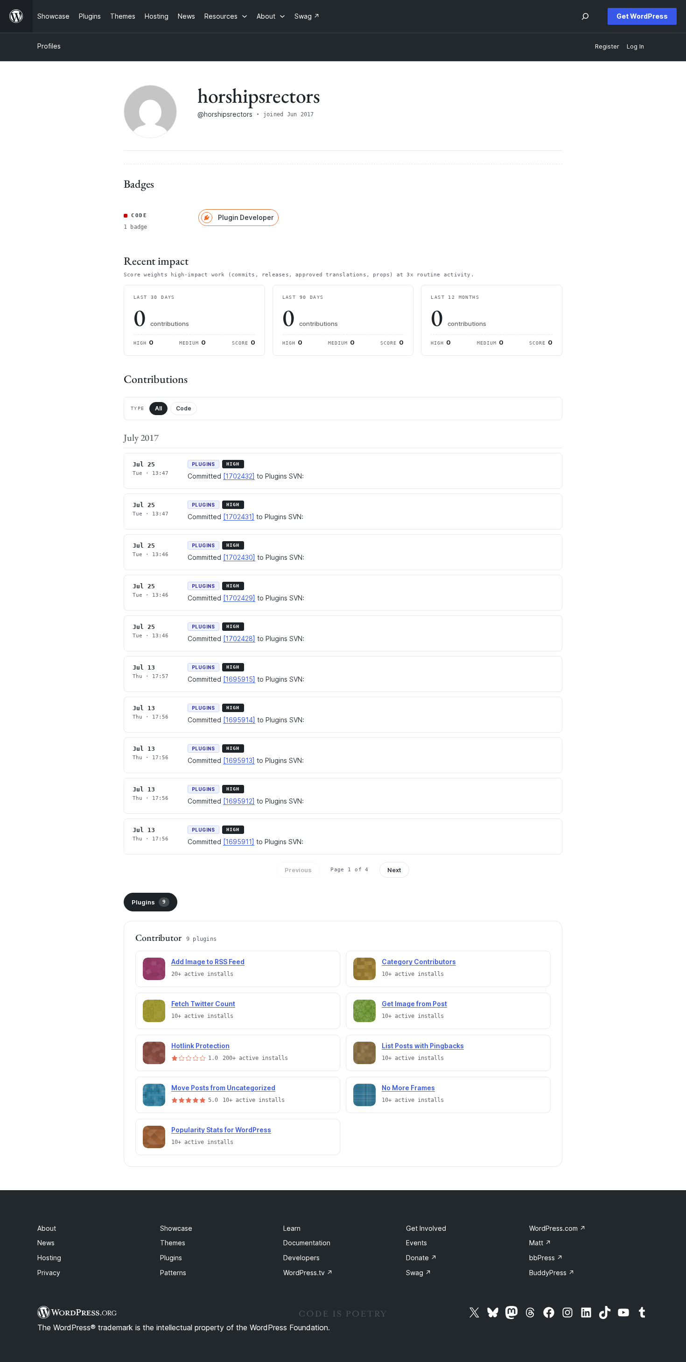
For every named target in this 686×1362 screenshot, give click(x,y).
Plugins (149, 902)
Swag (418, 1273)
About (46, 1228)
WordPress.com (557, 1228)
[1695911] (238, 842)
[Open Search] (585, 16)
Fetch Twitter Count (203, 1004)
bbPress (546, 1258)
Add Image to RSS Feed (208, 962)
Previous (298, 870)
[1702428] (239, 638)
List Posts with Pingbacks (423, 1046)
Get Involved (426, 1228)
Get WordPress (642, 16)
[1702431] (238, 517)
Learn (292, 1228)
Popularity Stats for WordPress (221, 1130)
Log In (635, 46)
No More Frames (408, 1088)
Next (394, 870)
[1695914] (239, 720)
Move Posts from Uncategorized (223, 1088)
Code (183, 408)
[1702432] (239, 476)
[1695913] (239, 760)
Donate (421, 1258)
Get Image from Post (414, 1004)
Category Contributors (419, 962)
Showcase (176, 1228)
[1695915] (239, 679)
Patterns (173, 1273)
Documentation (306, 1243)
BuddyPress (551, 1273)
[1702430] (239, 557)
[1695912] (239, 801)
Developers (301, 1258)
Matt (540, 1243)
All (158, 408)
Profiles (49, 46)
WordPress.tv (308, 1273)
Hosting (49, 1258)
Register (607, 46)
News (46, 1243)
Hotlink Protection (200, 1046)
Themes (172, 1243)
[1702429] (239, 598)
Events (416, 1243)
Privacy (48, 1273)
